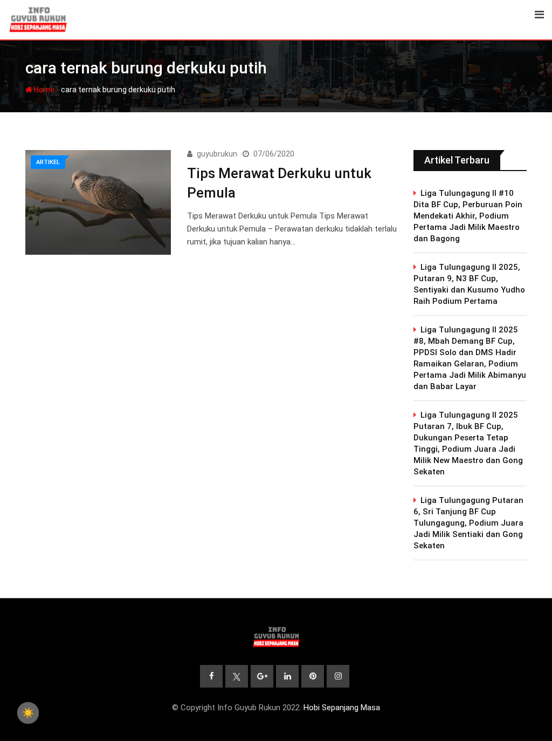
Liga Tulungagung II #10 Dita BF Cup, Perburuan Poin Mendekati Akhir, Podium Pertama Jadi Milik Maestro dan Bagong (467, 215)
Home (43, 89)
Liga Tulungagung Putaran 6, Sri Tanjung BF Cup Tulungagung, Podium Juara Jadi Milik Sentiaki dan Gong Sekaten (468, 522)
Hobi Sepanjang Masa (341, 707)
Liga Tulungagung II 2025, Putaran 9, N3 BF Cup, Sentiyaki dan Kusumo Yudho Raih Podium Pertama (469, 284)
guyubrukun (217, 153)
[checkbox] (28, 713)
